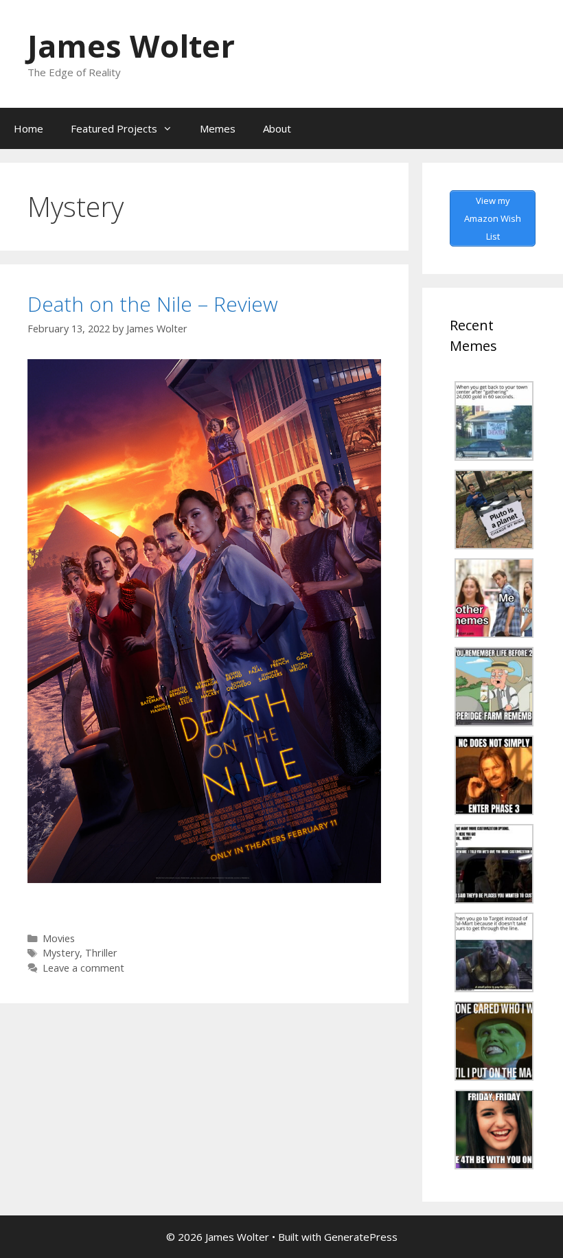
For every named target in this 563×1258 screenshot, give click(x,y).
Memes (217, 128)
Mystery (61, 952)
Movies (59, 938)
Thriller (101, 952)
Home (28, 128)
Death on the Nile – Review (152, 304)
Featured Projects (114, 128)
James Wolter (131, 46)
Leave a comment (83, 967)
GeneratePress (361, 1237)
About (277, 128)
